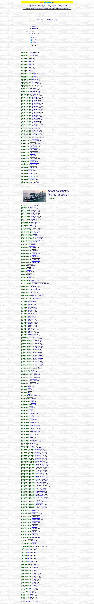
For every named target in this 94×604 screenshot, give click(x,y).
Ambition (35, 76)
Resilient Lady (32, 589)
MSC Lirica (30, 302)
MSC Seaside (31, 317)
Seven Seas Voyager (39, 452)
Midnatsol (29, 276)
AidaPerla (30, 68)
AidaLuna (30, 59)
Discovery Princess (34, 441)
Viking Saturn (35, 579)
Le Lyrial (31, 410)
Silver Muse (34, 528)
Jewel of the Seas (40, 482)
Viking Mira (34, 583)
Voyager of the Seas (40, 470)
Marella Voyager (32, 292)
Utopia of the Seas (40, 504)
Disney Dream (34, 211)
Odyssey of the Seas (40, 500)
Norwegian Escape (37, 358)
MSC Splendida (31, 311)
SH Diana (34, 545)
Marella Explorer (32, 290)
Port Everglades (45, 8)
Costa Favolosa (31, 173)
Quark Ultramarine (35, 447)
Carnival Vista (35, 128)
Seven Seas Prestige (39, 458)
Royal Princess (33, 434)
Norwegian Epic (36, 353)
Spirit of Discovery (32, 509)
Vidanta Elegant (32, 562)
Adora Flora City (32, 55)
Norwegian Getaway (37, 356)
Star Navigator (31, 540)
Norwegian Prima (36, 364)
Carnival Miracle (35, 116)
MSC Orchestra (31, 307)
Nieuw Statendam (36, 261)
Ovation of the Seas (40, 494)
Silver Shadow (35, 524)
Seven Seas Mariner (39, 450)
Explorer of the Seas (40, 471)
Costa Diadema (31, 176)
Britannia (30, 391)
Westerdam (34, 253)
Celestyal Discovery (34, 163)
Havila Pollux (32, 244)
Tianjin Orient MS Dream (40, 546)
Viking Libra (34, 585)
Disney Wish (33, 214)
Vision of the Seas (40, 468)
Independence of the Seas (41, 486)
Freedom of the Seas (40, 483)
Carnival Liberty (35, 118)
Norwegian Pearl (36, 349)
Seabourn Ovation (36, 519)
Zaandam (34, 249)
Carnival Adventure (36, 106)
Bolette (35, 232)
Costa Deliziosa (31, 172)
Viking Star (34, 567)
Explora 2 (32, 225)
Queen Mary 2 (31, 183)
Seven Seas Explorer (39, 453)
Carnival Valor (35, 115)
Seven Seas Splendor (39, 455)
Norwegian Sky (36, 340)
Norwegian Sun (36, 343)
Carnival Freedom (36, 119)
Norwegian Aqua (36, 367)
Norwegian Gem (36, 352)
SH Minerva (34, 542)
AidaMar (30, 64)
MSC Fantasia (31, 308)
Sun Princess (33, 443)
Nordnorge (29, 271)
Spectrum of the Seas (40, 498)
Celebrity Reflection (34, 152)
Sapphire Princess (34, 426)
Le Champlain (32, 412)
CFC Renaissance (37, 74)
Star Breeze (32, 594)
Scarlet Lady (31, 586)
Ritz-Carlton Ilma (39, 461)
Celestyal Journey (34, 161)
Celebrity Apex (33, 155)
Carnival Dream (35, 122)
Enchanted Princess (34, 440)
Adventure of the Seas (41, 474)
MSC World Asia (31, 334)
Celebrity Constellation (35, 145)
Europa (35, 234)
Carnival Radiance (36, 103)
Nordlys (29, 267)
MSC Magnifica (31, 313)
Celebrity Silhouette (34, 151)
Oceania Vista (33, 382)
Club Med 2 (32, 164)
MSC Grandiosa (31, 322)
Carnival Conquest (36, 112)
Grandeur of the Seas (40, 464)
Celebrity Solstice (33, 146)
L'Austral (31, 407)
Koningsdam (34, 259)
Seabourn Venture (36, 521)
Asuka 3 (32, 371)
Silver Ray (34, 534)
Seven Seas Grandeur (40, 456)
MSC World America (32, 332)
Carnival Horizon (35, 130)
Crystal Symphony (33, 181)
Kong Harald (30, 265)
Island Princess (33, 423)
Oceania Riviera (33, 380)
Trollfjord (29, 274)
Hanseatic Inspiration (38, 237)
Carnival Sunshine (36, 97)
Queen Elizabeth (31, 205)
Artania (32, 398)
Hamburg (35, 404)
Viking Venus (35, 574)
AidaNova (30, 70)
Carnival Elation (35, 98)
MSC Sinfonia (31, 301)
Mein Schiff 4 (30, 550)
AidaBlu (29, 61)
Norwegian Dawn (36, 344)
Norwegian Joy (36, 359)
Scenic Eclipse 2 (35, 513)
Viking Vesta (34, 582)
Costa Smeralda (32, 178)
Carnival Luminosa (36, 124)
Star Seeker (32, 598)
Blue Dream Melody (35, 95)
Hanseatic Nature (38, 238)
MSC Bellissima (31, 323)
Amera (32, 400)
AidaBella (30, 58)
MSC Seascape (31, 328)
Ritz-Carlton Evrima (39, 459)
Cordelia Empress (33, 166)
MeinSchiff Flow (30, 561)
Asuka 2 (32, 370)
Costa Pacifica (31, 170)
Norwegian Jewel (36, 346)
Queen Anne (30, 207)
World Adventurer (35, 86)
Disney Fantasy (34, 213)
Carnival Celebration (36, 137)
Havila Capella (32, 241)
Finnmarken (29, 273)
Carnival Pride (35, 104)
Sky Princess (32, 438)
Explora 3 (32, 226)
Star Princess (33, 444)
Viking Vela (34, 580)
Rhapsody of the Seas (41, 465)
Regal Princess (33, 435)
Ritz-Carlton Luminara (40, 462)
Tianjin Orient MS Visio (39, 547)
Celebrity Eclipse (33, 149)
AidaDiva (30, 56)
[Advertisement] (47, 14)
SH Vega (34, 543)
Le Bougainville (32, 414)
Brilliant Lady (31, 591)
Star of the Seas (39, 506)
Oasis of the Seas (40, 488)
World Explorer (34, 446)
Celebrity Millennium (34, 140)
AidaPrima (30, 67)
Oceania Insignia (33, 374)
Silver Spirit (34, 527)
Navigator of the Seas (40, 476)
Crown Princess (33, 429)
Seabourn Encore (36, 518)
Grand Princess (33, 421)
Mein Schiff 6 (30, 554)
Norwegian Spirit (36, 338)
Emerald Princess (33, 431)
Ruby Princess (33, 432)
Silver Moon (34, 531)
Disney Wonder (34, 210)
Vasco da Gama (31, 337)
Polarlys (29, 270)
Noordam (34, 255)
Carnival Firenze (35, 134)
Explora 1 (32, 223)
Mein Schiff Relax (31, 559)
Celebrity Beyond (33, 157)
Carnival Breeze (35, 127)
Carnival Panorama (36, 131)
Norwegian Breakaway (37, 355)
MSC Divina (30, 314)
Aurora (29, 385)
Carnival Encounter (36, 109)
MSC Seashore (31, 326)
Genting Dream (32, 220)
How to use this (34, 26)
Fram (30, 277)
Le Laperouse (32, 413)
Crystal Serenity (32, 182)
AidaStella (30, 65)
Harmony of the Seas (40, 495)
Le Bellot (31, 418)
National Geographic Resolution (39, 282)
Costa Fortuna (31, 167)
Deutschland (33, 403)
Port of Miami (39, 8)
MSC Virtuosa (31, 325)
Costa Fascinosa (32, 174)
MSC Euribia (30, 331)
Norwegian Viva (36, 365)
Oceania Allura (33, 383)
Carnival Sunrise (35, 101)
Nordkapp (29, 268)
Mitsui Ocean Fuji (35, 298)
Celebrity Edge (33, 154)
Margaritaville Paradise (36, 293)
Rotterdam (34, 262)
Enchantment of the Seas (41, 467)
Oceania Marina (33, 379)
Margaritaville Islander (36, 295)
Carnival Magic (35, 125)
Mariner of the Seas (40, 480)
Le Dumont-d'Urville (33, 416)
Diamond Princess (34, 425)
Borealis (35, 231)
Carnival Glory (35, 113)
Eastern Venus (34, 222)
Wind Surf (32, 595)
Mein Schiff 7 (30, 558)
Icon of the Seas (39, 503)
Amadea (32, 401)
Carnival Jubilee (35, 139)
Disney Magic (34, 208)
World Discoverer (35, 85)
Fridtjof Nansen (32, 280)
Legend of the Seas (40, 507)
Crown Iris (31, 285)
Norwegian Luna (36, 368)
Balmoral (35, 229)
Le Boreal (31, 406)
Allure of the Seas (40, 489)
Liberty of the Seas (40, 485)
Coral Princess (33, 422)
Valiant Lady (31, 588)
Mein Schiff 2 (30, 556)
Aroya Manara (34, 79)
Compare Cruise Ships (60, 8)
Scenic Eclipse (35, 512)
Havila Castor (32, 243)
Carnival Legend (35, 110)
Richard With (30, 264)
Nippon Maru (35, 296)
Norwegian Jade (36, 350)
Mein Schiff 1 (30, 555)
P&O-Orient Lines (52, 8)
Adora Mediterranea (33, 52)
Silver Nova (34, 533)
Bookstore (67, 8)
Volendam (34, 247)
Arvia (29, 394)
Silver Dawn (34, 530)
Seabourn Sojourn (36, 515)
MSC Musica (30, 305)
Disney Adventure (34, 219)
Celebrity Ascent (33, 158)
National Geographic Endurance (39, 283)
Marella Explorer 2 (33, 286)
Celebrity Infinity (33, 142)
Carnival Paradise (36, 100)
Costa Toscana (31, 179)
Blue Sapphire (38, 77)
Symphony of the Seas (41, 497)
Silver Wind (34, 537)
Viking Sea (34, 568)
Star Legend (32, 597)
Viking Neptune (35, 577)
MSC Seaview (31, 320)
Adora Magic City (32, 53)
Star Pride (32, 592)
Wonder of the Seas (40, 501)
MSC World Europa (32, 329)
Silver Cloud (34, 536)
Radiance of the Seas (40, 473)
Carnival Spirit (35, 107)
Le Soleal (31, 409)
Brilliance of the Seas (40, 477)
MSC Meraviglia (31, 319)
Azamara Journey (33, 91)
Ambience (35, 73)
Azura (29, 389)
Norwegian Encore (37, 362)
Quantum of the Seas (40, 491)
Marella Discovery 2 (33, 288)
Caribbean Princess (34, 428)
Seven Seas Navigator (40, 449)
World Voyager (35, 80)
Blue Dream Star (34, 94)
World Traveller (35, 83)
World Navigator (35, 82)
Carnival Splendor (36, 121)
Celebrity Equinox (34, 148)
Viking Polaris (34, 565)
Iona (29, 392)
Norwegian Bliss (36, 361)
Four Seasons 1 (35, 228)
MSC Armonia (31, 299)
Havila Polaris (32, 246)
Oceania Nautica (33, 377)
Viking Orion (34, 571)
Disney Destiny (34, 217)
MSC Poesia (30, 310)
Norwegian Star (36, 341)
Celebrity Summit (33, 143)
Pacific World (30, 397)
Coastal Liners (33, 8)
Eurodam (34, 256)
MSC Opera (30, 304)
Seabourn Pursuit (36, 522)
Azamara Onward (33, 88)
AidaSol (29, 62)
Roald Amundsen (33, 279)
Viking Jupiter (35, 573)
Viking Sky (34, 570)
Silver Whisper (35, 525)
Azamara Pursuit (33, 92)
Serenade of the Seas (40, 479)
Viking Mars (34, 576)
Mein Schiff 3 (30, 549)
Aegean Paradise (34, 335)
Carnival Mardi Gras (36, 136)
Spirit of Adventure (32, 510)
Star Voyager (30, 539)
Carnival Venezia (35, 133)
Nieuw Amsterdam (36, 258)
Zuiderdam (34, 250)
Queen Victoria (31, 186)
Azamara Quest (33, 89)
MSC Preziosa (31, 316)
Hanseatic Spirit (37, 240)
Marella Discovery (33, 289)
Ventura (29, 388)
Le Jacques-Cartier (33, 419)
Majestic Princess (33, 437)
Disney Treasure (34, 216)
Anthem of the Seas (40, 492)
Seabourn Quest (35, 516)
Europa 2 (36, 235)
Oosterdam (34, 252)
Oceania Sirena (33, 376)
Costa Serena (31, 169)
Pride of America (36, 347)
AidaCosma (30, 71)
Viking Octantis (34, 564)
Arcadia (29, 386)
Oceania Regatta (33, 373)
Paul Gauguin (35, 395)
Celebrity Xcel (33, 160)
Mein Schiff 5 (30, 552)
